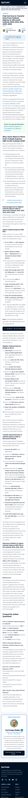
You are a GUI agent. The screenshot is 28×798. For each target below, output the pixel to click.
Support (17, 792)
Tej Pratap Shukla (11, 30)
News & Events (19, 797)
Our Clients (4, 792)
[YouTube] (12, 779)
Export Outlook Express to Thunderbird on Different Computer (12, 128)
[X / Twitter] (6, 779)
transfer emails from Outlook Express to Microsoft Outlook (12, 91)
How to (13, 6)
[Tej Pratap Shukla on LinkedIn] (11, 32)
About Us (4, 789)
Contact (17, 789)
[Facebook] (2, 779)
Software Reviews (6, 794)
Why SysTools (5, 787)
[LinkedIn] (9, 779)
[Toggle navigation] (25, 2)
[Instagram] (16, 779)
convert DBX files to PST (12, 103)
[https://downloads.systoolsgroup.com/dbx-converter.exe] (14, 201)
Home (2, 6)
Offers (17, 794)
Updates (8, 6)
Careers (17, 787)
